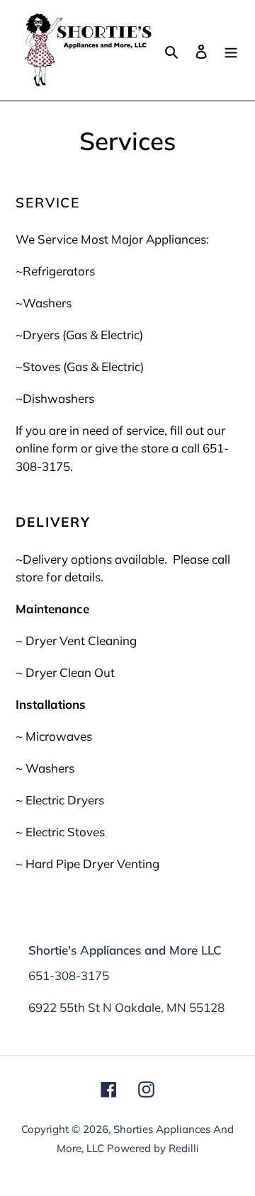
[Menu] (231, 50)
